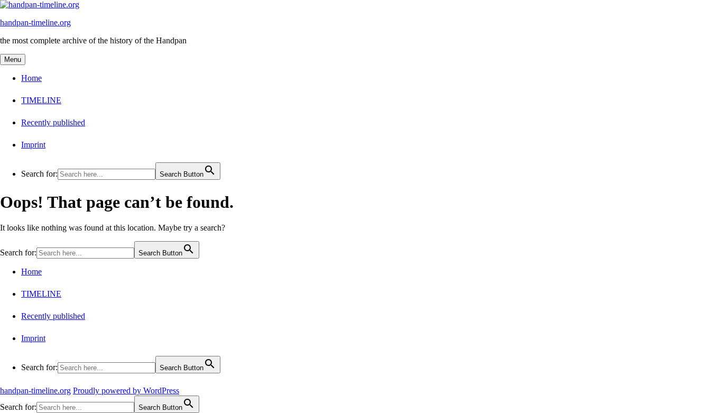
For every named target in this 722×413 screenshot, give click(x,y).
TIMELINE (41, 100)
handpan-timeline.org (35, 22)
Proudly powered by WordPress (126, 390)
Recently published (53, 122)
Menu (12, 59)
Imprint (33, 144)
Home (31, 78)
